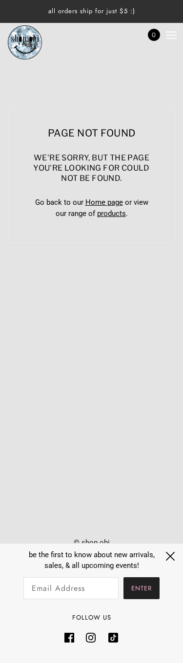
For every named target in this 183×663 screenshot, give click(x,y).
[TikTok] (110, 637)
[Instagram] (91, 637)
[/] (34, 42)
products (111, 213)
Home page (104, 202)
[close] (170, 556)
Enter (141, 588)
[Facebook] (72, 637)
